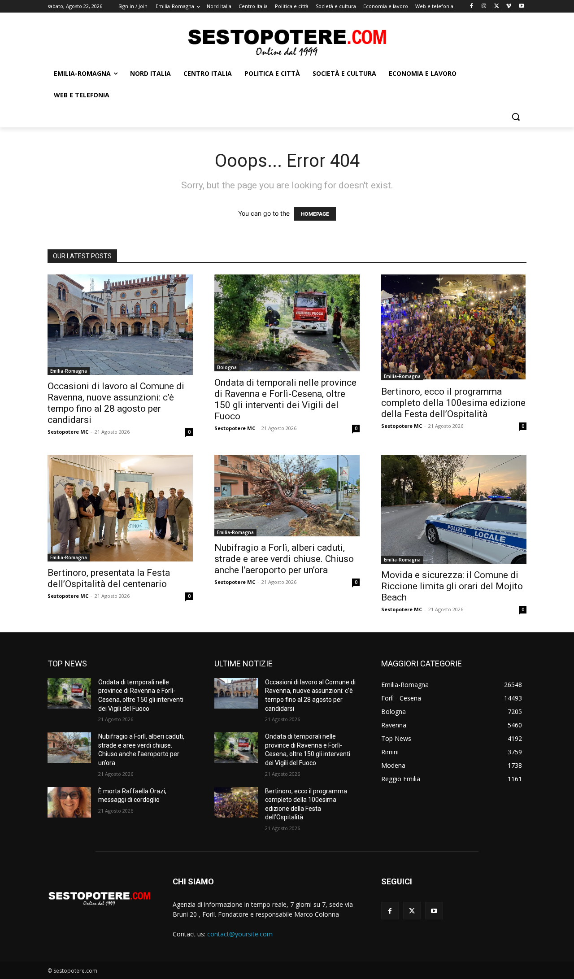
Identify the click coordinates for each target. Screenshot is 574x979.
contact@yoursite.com (240, 934)
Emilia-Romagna (68, 371)
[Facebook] (471, 6)
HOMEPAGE (315, 214)
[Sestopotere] (287, 42)
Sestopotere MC (68, 431)
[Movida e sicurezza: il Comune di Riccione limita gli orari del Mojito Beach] (453, 509)
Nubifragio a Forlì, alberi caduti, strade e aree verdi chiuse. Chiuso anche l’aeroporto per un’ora (284, 558)
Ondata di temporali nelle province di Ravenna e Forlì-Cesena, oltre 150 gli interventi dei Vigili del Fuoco (285, 399)
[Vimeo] (509, 6)
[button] (515, 116)
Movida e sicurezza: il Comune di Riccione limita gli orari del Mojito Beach (452, 586)
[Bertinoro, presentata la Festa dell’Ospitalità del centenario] (120, 508)
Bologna (227, 367)
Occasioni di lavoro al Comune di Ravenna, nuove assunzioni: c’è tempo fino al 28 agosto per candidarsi (116, 403)
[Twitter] (496, 6)
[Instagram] (484, 6)
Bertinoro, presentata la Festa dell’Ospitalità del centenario (109, 578)
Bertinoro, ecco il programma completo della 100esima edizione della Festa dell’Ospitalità (453, 402)
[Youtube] (521, 6)
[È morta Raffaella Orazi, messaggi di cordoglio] (69, 802)
